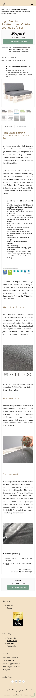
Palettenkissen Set (7, 11)
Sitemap (9, 608)
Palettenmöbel (12, 638)
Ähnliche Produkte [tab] (23, 126)
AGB (21, 695)
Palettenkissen (21, 9)
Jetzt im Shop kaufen (18, 41)
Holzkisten (10, 643)
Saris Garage (12, 9)
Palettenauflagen (23, 49)
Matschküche (11, 646)
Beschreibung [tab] (8, 126)
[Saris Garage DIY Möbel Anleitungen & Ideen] (3, 3)
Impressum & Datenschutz (11, 695)
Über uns (10, 605)
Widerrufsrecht (28, 695)
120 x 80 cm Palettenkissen (17, 48)
